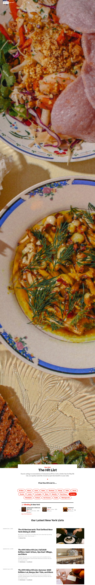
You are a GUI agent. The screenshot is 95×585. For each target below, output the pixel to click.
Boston (43, 490)
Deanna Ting (22, 538)
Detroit (74, 490)
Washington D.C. (65, 497)
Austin (36, 490)
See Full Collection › (27, 514)
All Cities (21, 490)
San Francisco (47, 497)
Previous (20, 510)
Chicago (60, 490)
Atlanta (29, 490)
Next (74, 510)
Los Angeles (38, 494)
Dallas (67, 490)
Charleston (51, 490)
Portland (37, 497)
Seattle (56, 497)
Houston (22, 494)
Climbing (27, 505)
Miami (46, 494)
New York (72, 494)
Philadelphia (28, 497)
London (30, 494)
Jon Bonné (29, 562)
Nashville (54, 494)
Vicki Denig (22, 562)
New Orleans (63, 494)
